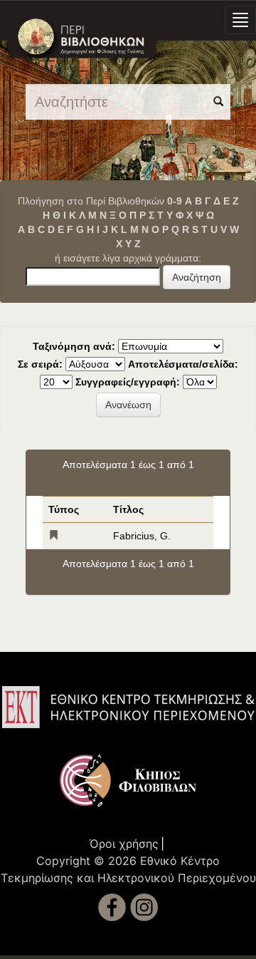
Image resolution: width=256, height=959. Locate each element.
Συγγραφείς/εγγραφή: (127, 382)
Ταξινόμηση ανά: (74, 346)
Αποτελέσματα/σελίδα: (183, 364)
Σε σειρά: (40, 364)
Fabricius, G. (142, 535)
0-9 (174, 201)
